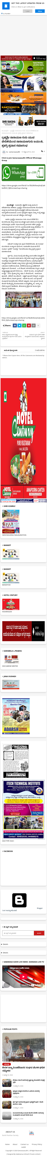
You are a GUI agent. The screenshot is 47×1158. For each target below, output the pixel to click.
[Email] (33, 325)
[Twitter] (19, 325)
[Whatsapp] (24, 325)
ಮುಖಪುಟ (5, 131)
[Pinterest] (29, 325)
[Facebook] (15, 325)
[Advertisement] (23, 32)
